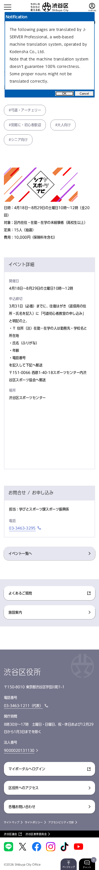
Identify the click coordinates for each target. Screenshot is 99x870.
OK (64, 93)
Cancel (84, 93)
